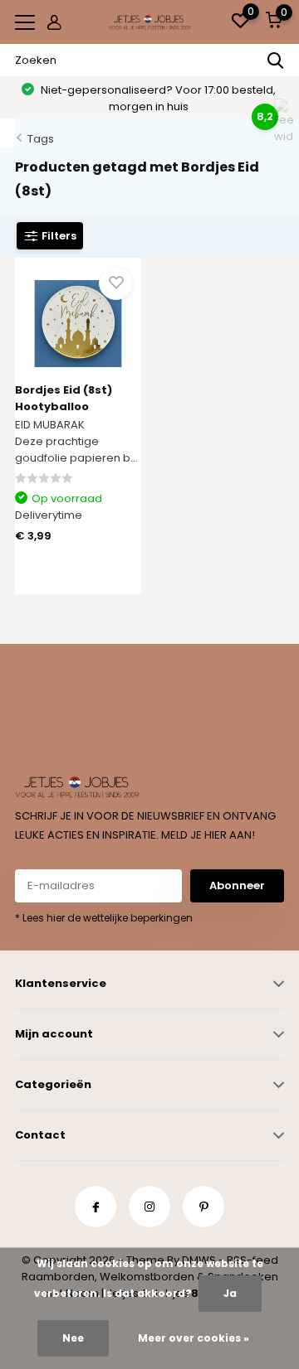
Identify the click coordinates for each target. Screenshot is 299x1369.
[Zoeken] (275, 60)
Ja (230, 1293)
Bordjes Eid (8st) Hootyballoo (63, 398)
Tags (40, 139)
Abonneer (237, 885)
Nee (73, 1338)
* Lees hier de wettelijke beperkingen (104, 918)
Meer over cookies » (193, 1338)
